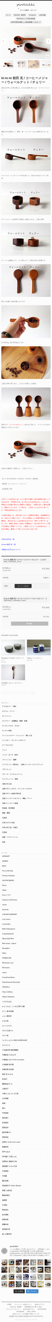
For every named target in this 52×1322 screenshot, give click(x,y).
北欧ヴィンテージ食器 (10, 803)
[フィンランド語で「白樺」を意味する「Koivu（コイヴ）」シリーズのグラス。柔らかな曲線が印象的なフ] (48, 1270)
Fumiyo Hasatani (8, 876)
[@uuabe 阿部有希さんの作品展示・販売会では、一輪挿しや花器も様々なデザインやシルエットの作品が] (4, 1284)
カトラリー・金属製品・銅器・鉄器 (14, 721)
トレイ (4, 750)
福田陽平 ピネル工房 (9, 1166)
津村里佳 (5, 1137)
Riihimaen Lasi (7, 963)
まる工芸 (5, 1021)
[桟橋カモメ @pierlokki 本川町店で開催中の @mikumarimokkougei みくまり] (4, 1262)
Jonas (4, 905)
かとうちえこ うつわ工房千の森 (13, 1006)
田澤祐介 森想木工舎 (9, 1161)
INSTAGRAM (42, 1309)
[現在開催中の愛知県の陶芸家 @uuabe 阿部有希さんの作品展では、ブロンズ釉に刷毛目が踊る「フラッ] (33, 1284)
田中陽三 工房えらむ (9, 1156)
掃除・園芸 (6, 813)
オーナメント (7, 716)
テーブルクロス (7, 745)
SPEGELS (6, 987)
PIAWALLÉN (6, 958)
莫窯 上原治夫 (7, 1190)
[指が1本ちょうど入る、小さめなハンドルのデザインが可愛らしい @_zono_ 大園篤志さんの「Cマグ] (40, 1262)
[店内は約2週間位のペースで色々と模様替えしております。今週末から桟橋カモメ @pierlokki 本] (4, 1270)
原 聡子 (4, 1079)
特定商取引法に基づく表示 (33, 1307)
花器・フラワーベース (10, 837)
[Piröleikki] (26, 6)
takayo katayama (8, 997)
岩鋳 (3, 1103)
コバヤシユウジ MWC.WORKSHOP (14, 1040)
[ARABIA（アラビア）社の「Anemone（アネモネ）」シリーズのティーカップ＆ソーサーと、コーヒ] (12, 1284)
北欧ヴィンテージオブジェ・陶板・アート (17, 798)
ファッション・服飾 (9, 760)
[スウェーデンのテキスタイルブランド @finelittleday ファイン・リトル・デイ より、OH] (12, 1270)
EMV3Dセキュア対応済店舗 (26, 18)
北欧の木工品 (7, 784)
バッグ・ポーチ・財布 (10, 755)
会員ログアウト (40, 1304)
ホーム (8, 15)
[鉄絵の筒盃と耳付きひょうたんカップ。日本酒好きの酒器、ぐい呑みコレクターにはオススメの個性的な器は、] (48, 1284)
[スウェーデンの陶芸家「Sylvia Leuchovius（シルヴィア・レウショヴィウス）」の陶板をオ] (12, 1262)
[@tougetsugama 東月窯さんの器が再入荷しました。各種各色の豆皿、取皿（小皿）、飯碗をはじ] (19, 1284)
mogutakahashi (8, 934)
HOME (9, 1304)
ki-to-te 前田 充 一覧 (9, 544)
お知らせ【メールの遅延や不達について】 (26, 1314)
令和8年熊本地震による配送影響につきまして (26, 22)
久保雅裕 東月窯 (8, 1064)
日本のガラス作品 (8, 822)
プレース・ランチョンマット (12, 774)
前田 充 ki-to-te (7, 1074)
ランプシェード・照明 (10, 779)
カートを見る (27, 9)
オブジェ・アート (8, 711)
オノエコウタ (7, 1026)
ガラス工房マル (7, 1031)
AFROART (6, 856)
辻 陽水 (4, 1205)
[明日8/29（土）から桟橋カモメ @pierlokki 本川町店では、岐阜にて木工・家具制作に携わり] (26, 1262)
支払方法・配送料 (20, 15)
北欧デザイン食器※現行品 (11, 793)
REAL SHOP (31, 1311)
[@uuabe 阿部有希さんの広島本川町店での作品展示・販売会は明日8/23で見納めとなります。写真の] (4, 1277)
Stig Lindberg (7, 992)
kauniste (5, 909)
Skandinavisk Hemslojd (11, 982)
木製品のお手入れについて (11, 549)
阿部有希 (5, 1219)
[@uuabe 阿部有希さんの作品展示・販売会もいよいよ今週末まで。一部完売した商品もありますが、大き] (19, 1277)
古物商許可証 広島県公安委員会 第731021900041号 (26, 1316)
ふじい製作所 (7, 1016)
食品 (3, 842)
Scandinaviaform (8, 977)
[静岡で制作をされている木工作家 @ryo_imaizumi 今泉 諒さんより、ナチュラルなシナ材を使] (26, 1284)
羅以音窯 (5, 1181)
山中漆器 (5, 1098)
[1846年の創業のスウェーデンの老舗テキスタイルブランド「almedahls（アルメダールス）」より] (33, 1270)
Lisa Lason (6, 919)
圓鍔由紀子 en (7, 1084)
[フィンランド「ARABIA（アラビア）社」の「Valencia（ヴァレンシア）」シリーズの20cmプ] (26, 1277)
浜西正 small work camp (11, 1142)
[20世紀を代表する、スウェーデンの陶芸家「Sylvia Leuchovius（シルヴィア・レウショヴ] (12, 1277)
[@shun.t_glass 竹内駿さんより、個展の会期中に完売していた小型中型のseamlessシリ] (48, 1262)
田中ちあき (6, 1152)
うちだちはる (7, 1001)
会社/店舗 (42, 15)
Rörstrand (6, 968)
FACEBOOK (20, 1311)
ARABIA (5, 861)
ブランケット (7, 769)
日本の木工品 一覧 (8, 539)
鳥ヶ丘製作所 (7, 1234)
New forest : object (9, 943)
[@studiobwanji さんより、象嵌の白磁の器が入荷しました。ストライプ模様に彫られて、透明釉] (40, 1270)
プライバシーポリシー (13, 1309)
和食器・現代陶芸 (8, 808)
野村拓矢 (5, 1210)
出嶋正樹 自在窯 (8, 1069)
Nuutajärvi (6, 948)
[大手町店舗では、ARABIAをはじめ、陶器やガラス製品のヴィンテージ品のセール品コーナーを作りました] (19, 1270)
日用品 (4, 832)
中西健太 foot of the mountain (13, 1060)
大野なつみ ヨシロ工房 (10, 1093)
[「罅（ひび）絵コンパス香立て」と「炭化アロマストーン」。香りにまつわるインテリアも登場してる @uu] (33, 1277)
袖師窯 (4, 1200)
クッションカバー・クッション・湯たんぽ (17, 735)
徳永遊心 (5, 1118)
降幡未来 (5, 1224)
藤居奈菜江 (6, 1195)
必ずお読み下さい (29, 1309)
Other (4, 953)
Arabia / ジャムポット (34, 658)
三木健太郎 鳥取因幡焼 (10, 1050)
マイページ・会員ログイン (23, 1304)
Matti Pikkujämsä (8, 929)
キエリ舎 (5, 1035)
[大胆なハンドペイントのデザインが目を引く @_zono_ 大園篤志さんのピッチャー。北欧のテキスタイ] (33, 1262)
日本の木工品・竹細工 (10, 827)
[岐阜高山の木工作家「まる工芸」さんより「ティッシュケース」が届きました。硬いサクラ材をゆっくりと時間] (26, 1270)
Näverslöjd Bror (8, 938)
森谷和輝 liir (6, 1132)
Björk (4, 866)
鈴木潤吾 (5, 1215)
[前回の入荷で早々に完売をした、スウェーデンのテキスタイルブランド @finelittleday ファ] (40, 1284)
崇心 (3, 1108)
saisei (4, 972)
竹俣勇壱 (5, 1171)
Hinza (4, 885)
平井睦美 (5, 1113)
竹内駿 (4, 1176)
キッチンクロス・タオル (10, 726)
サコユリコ (6, 1045)
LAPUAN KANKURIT (9, 914)
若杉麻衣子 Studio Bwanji (11, 1186)
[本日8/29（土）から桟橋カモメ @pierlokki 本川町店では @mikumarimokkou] (19, 1262)
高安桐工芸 (6, 1229)
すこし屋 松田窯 (8, 1011)
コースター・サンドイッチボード (14, 740)
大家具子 (5, 1089)
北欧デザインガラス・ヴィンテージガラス (17, 789)
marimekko (6, 924)
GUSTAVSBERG (8, 880)
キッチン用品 (7, 730)
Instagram (32, 15)
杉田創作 (5, 1123)
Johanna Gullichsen (9, 900)
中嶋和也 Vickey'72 (9, 1055)
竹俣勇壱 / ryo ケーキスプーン (12, 683)
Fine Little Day (7, 871)
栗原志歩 (5, 1127)
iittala (4, 890)
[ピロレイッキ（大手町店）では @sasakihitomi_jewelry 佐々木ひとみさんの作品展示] (40, 1277)
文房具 (4, 818)
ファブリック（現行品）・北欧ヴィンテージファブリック (22, 764)
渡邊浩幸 (5, 1147)
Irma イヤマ (6, 895)
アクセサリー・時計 (9, 706)
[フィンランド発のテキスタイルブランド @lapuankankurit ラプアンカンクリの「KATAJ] (48, 1277)
